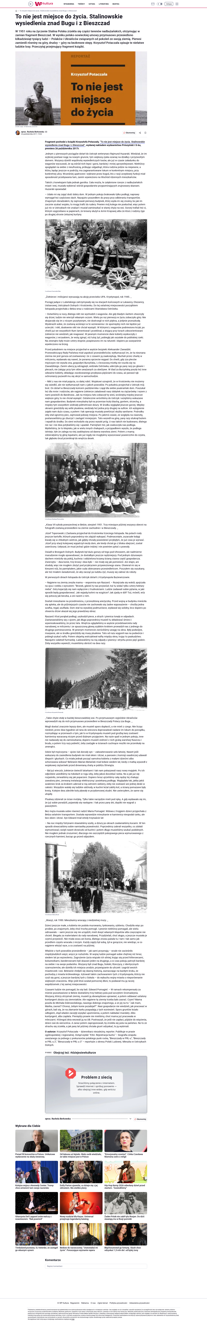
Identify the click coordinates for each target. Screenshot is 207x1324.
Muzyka (115, 4)
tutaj (72, 1319)
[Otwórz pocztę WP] (153, 4)
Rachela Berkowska (35, 132)
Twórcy (81, 4)
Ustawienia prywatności (139, 1303)
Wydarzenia (69, 4)
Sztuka (92, 4)
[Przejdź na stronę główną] (30, 6)
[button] (160, 4)
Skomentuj (130, 133)
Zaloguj (169, 4)
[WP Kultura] (49, 4)
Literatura (104, 4)
